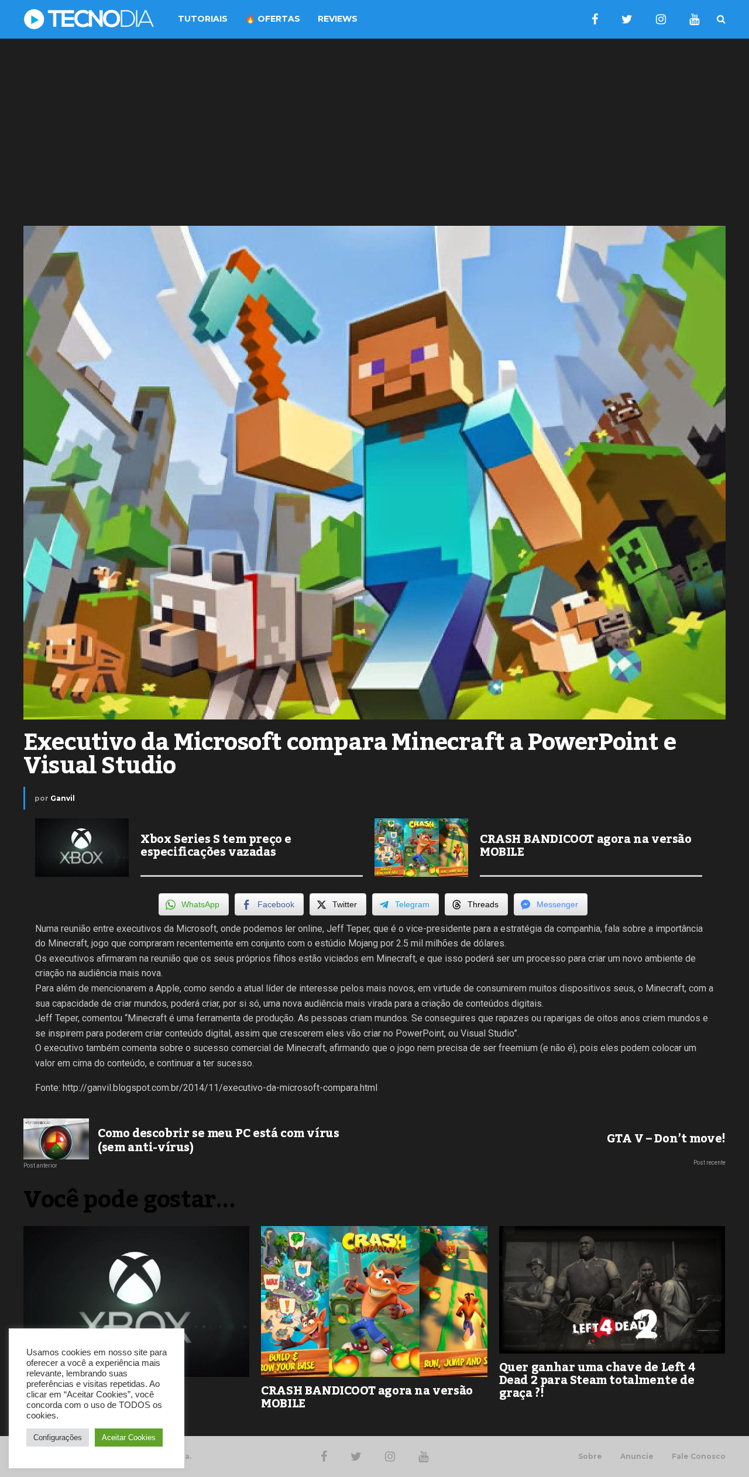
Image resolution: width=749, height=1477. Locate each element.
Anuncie (637, 1456)
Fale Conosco (699, 1456)
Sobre (590, 1456)
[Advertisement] (374, 132)
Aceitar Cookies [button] (129, 1437)
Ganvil (62, 798)
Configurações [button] (57, 1437)
